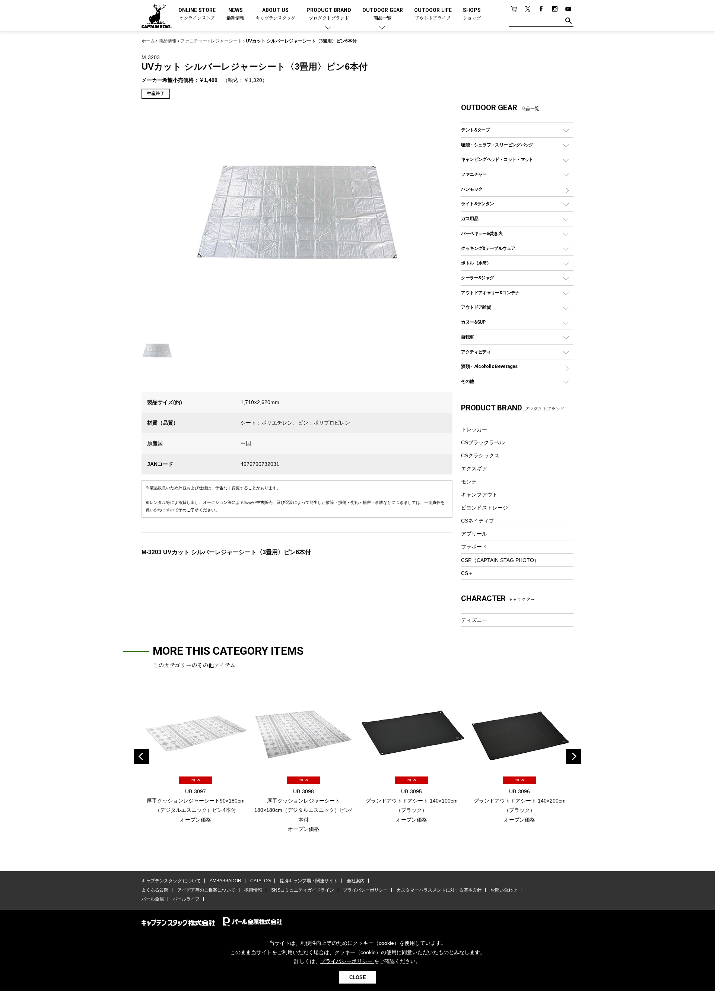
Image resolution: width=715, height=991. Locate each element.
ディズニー (474, 620)
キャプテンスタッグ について (171, 880)
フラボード (474, 547)
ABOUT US (275, 14)
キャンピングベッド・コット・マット (497, 159)
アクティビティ (476, 352)
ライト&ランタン (477, 203)
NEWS (235, 14)
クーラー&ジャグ (477, 277)
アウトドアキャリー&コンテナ (490, 292)
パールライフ (186, 899)
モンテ (469, 482)
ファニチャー (473, 174)
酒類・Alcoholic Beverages (489, 366)
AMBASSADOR (225, 880)
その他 (467, 381)
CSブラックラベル (483, 442)
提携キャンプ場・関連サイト (309, 880)
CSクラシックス (480, 455)
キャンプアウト (479, 495)
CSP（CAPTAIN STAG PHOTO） (500, 560)
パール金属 (153, 899)
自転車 (467, 337)
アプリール (474, 534)
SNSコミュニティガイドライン (302, 890)
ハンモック (471, 189)
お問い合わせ (503, 890)
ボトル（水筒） (476, 263)
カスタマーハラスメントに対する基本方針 (439, 890)
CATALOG (260, 880)
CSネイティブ (477, 521)
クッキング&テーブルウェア (488, 248)
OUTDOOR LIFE (433, 14)
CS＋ (467, 573)
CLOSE (357, 977)
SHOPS (472, 14)
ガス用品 (469, 218)
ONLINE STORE (197, 14)
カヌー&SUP (473, 322)
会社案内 (356, 880)
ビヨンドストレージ (484, 508)
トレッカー (474, 429)
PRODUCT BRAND (328, 14)
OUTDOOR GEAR (382, 14)
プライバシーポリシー (365, 890)
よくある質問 (155, 890)
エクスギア (474, 468)
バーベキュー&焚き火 (481, 233)
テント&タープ (475, 130)
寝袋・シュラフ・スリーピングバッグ (497, 144)
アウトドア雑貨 (476, 307)
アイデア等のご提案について (206, 890)
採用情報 (253, 890)
